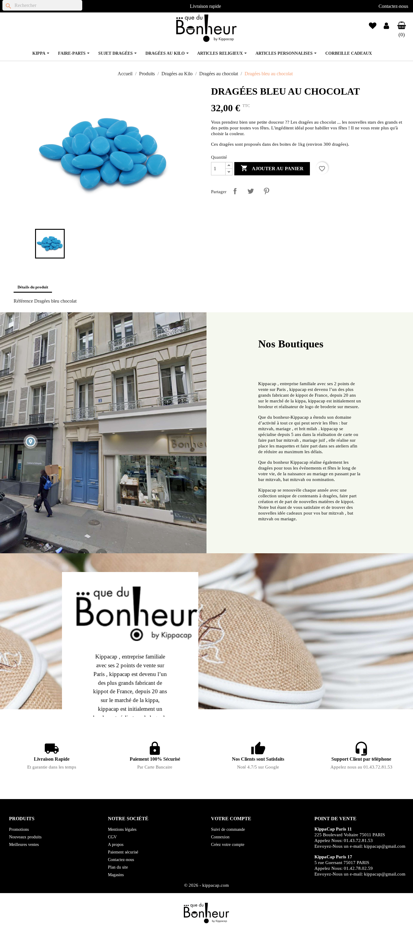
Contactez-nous (393, 6)
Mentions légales (122, 829)
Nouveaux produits (25, 837)
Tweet (251, 191)
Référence (23, 301)
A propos (115, 844)
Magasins (116, 875)
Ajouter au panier (272, 168)
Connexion (220, 837)
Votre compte (231, 818)
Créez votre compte (227, 844)
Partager (235, 191)
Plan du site (118, 867)
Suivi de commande (228, 829)
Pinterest (266, 191)
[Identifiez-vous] (386, 26)
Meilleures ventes (24, 844)
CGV (112, 837)
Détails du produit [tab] (33, 287)
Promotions (19, 829)
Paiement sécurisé (123, 852)
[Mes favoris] (372, 23)
